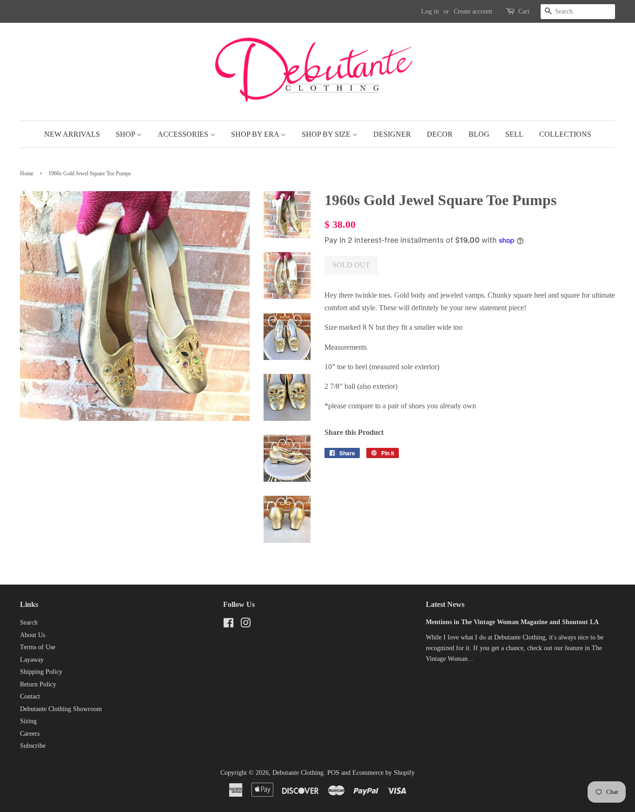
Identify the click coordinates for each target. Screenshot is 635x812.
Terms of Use (37, 647)
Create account (473, 11)
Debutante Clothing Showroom (61, 709)
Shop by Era (256, 134)
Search (29, 622)
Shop (126, 134)
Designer (392, 134)
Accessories (184, 134)
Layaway (32, 659)
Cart (523, 11)
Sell (514, 134)
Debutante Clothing (298, 772)
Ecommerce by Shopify (383, 772)
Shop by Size (327, 134)
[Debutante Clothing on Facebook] (228, 624)
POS (333, 772)
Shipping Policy (41, 671)
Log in (430, 11)
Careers (30, 733)
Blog (479, 134)
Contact (30, 696)
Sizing (28, 721)
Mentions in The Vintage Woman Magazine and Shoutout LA (512, 622)
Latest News (445, 604)
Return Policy (38, 684)
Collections (565, 134)
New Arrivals (72, 134)
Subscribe (33, 745)
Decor (440, 134)
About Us (32, 635)
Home (26, 173)
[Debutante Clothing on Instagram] (245, 624)
